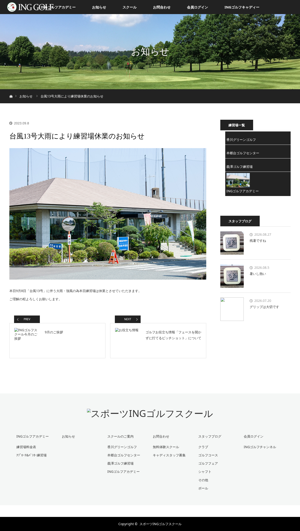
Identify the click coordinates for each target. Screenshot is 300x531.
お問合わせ (162, 7)
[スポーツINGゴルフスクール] (150, 413)
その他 (203, 480)
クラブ (203, 447)
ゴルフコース (208, 455)
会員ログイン (197, 7)
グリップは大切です (264, 306)
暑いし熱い (258, 273)
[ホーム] (10, 91)
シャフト (204, 471)
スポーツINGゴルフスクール (160, 524)
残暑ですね (258, 240)
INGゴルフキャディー (242, 7)
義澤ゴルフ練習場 (239, 166)
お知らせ (99, 7)
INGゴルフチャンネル (260, 447)
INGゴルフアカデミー (58, 7)
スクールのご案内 (120, 436)
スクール (130, 7)
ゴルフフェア (208, 463)
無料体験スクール (166, 447)
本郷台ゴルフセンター (242, 153)
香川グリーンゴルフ (241, 139)
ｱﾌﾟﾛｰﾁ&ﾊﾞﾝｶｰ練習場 (31, 455)
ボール (203, 488)
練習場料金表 (26, 447)
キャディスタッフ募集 (169, 455)
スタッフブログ (209, 436)
